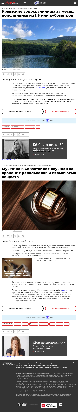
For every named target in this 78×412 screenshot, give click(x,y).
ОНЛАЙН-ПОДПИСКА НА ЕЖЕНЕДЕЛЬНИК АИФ (46, 363)
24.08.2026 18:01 (7, 165)
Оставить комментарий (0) (60, 111)
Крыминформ (40, 88)
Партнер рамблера (33, 404)
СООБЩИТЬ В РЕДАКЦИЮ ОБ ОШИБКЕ (56, 367)
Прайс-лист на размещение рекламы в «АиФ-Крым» (40, 365)
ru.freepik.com (17, 231)
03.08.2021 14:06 (7, 8)
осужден (66, 290)
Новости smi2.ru (8, 160)
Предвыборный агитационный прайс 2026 (29, 367)
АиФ (18, 69)
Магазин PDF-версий (67, 363)
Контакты (19, 365)
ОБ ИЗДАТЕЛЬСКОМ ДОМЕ (23, 363)
